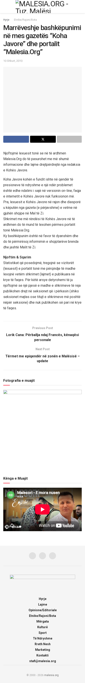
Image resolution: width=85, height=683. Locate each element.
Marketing (42, 649)
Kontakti (42, 655)
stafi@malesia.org (42, 661)
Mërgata (42, 621)
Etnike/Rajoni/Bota (25, 19)
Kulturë (42, 627)
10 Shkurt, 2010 (12, 60)
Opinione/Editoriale (43, 610)
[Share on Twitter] (43, 139)
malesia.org (51, 675)
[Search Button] (80, 6)
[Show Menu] (5, 6)
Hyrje (6, 19)
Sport (43, 632)
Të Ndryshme (42, 638)
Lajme (42, 604)
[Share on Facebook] (16, 139)
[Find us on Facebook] (32, 555)
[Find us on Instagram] (42, 555)
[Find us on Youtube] (52, 555)
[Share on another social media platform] (69, 139)
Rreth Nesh (43, 644)
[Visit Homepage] (42, 6)
